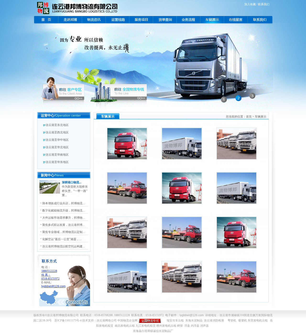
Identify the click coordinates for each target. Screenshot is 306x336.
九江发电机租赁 (146, 325)
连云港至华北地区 (57, 147)
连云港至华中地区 (57, 139)
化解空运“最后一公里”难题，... (61, 239)
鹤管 (180, 325)
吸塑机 (242, 320)
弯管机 (232, 320)
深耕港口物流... (71, 182)
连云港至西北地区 (57, 132)
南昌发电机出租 (125, 325)
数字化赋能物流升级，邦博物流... (63, 210)
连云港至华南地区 (57, 154)
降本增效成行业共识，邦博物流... (63, 203)
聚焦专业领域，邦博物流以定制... (63, 232)
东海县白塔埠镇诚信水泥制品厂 (153, 331)
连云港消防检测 (214, 320)
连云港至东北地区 (57, 125)
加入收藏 (250, 4)
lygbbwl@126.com (192, 315)
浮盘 (187, 325)
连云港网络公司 (107, 320)
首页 (249, 116)
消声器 (204, 325)
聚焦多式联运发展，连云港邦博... (63, 225)
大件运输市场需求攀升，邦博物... (63, 217)
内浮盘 (195, 325)
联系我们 (263, 4)
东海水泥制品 (193, 320)
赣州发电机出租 (166, 325)
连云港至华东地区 (57, 162)
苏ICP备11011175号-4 (68, 320)
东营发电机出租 (258, 320)
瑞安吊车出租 (175, 320)
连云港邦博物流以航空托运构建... (63, 246)
